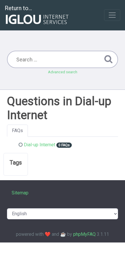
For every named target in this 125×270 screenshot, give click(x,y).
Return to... (18, 8)
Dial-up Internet (39, 144)
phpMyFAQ (84, 234)
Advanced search (62, 72)
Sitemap (20, 193)
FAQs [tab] (17, 130)
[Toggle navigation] (112, 15)
